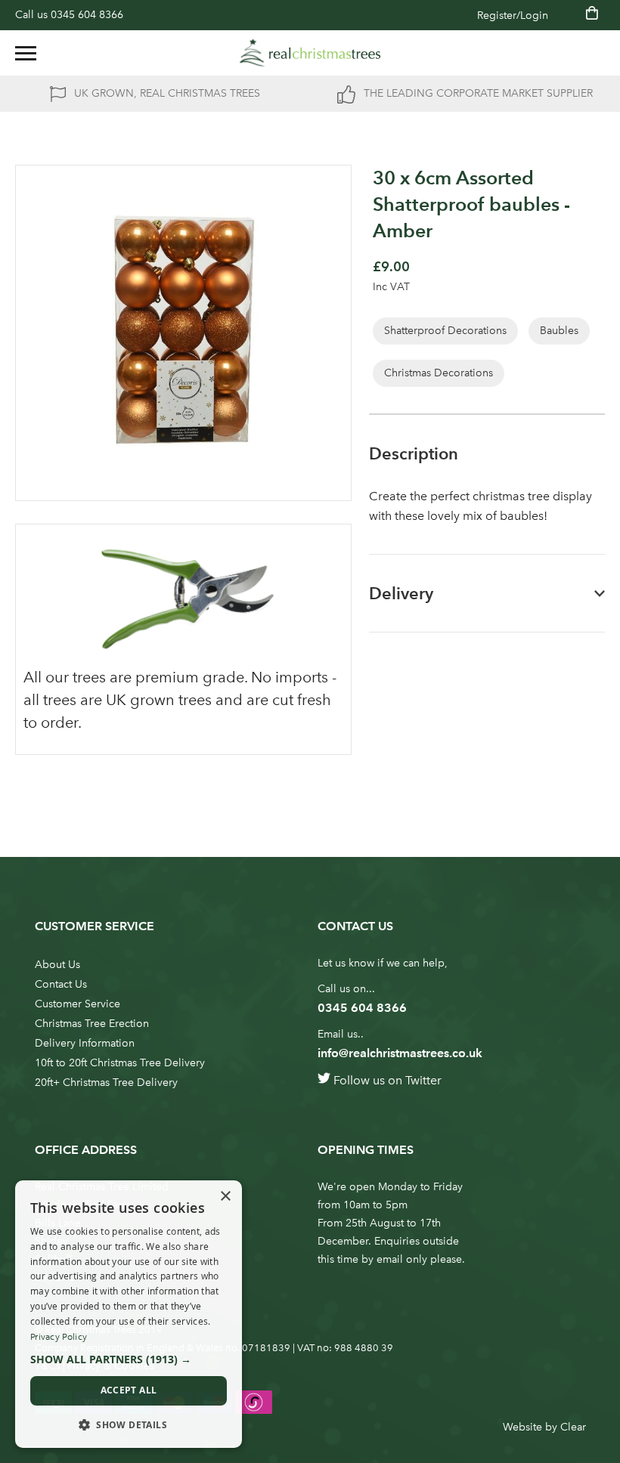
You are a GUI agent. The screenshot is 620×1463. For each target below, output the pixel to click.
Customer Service (77, 1004)
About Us (57, 964)
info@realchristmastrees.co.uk (400, 1053)
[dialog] (128, 1314)
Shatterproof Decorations (445, 330)
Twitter (423, 1080)
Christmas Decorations (438, 373)
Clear (573, 1427)
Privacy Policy (58, 1337)
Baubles (559, 330)
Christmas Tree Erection (92, 1023)
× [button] (225, 1196)
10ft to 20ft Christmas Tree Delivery (120, 1062)
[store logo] (310, 53)
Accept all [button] (129, 1390)
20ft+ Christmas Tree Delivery (106, 1082)
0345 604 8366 (87, 14)
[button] (128, 1359)
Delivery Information (85, 1043)
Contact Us (61, 984)
